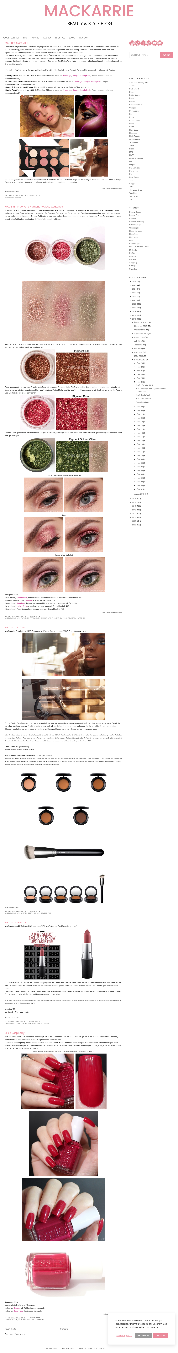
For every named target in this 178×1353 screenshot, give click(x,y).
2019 (134, 307)
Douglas (75, 75)
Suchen (166, 55)
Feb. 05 (140, 474)
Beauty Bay (18, 1311)
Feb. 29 (140, 363)
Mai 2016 (138, 348)
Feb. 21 (140, 414)
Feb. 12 (140, 448)
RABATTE (35, 37)
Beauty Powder (69, 69)
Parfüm (132, 253)
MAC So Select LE (15, 922)
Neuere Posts (10, 1328)
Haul (131, 240)
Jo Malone (133, 142)
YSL (131, 199)
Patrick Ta (133, 171)
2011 (134, 513)
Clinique (132, 107)
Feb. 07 (140, 466)
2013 (134, 506)
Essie (14, 1320)
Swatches (80, 618)
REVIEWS (83, 37)
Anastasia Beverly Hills (138, 82)
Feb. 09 (140, 459)
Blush (60, 69)
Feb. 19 (140, 421)
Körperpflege (134, 243)
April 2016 (138, 352)
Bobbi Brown (134, 95)
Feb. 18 (140, 425)
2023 (134, 292)
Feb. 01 (140, 489)
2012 (134, 509)
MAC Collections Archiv (139, 246)
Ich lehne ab (143, 1336)
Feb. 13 (140, 444)
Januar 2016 (139, 494)
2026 (134, 281)
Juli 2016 (138, 341)
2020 (134, 304)
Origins (132, 164)
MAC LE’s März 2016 (16, 43)
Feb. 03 (140, 481)
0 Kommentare (34, 616)
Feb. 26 (140, 374)
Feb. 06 (140, 470)
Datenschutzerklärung (92, 1348)
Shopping (133, 262)
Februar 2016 (139, 359)
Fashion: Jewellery (136, 221)
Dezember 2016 (141, 322)
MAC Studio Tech (15, 627)
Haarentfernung (135, 231)
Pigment (79, 69)
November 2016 (141, 326)
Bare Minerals (134, 88)
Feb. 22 (140, 410)
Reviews (71, 618)
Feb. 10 (140, 455)
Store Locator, (22, 598)
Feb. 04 (140, 478)
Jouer (131, 145)
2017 (134, 315)
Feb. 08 (140, 463)
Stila (131, 180)
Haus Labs (133, 129)
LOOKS (72, 37)
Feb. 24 (140, 381)
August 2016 (139, 337)
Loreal (131, 148)
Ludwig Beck (85, 75)
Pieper (94, 75)
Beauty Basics (135, 212)
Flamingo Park (54, 213)
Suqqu (131, 183)
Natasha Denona (136, 158)
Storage (132, 265)
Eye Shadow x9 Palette (104, 69)
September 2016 (141, 333)
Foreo (131, 126)
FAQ (25, 37)
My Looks (133, 249)
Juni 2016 (138, 344)
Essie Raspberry (14, 1033)
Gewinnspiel (134, 227)
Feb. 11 (140, 451)
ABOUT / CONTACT (11, 37)
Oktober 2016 (140, 329)
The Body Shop (135, 189)
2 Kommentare (34, 195)
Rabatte (132, 256)
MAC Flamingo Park (25, 618)
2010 (134, 517)
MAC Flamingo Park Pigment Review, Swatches (34, 206)
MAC (19, 197)
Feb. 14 (140, 440)
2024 (134, 289)
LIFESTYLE (60, 37)
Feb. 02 (140, 485)
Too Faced (133, 196)
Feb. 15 (140, 436)
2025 (134, 285)
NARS (131, 155)
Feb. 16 (140, 433)
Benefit (132, 92)
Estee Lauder (134, 120)
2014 (134, 502)
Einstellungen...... (124, 1335)
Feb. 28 (140, 366)
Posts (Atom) (19, 1334)
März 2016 (138, 356)
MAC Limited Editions (26, 913)
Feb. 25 (140, 378)
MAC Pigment (41, 618)
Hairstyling (133, 237)
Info (14, 197)
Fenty (131, 123)
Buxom (132, 98)
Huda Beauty (134, 136)
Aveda (131, 85)
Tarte (131, 186)
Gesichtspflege (135, 224)
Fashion (132, 218)
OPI (131, 161)
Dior (131, 114)
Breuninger (67, 75)
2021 (134, 300)
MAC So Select (43, 1023)
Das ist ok (160, 1336)
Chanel (132, 101)
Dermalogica (134, 110)
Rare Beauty (134, 177)
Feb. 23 (140, 406)
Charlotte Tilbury (136, 104)
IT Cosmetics (134, 139)
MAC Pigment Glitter (57, 618)
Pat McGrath (134, 167)
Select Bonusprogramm (42, 982)
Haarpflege (133, 234)
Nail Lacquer (89, 69)
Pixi (130, 174)
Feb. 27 (140, 370)
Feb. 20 (140, 418)
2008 (134, 524)
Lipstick (53, 69)
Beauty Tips (134, 215)
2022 (134, 296)
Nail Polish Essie (26, 1320)
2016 (134, 319)
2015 (134, 498)
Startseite (64, 1328)
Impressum (68, 1348)
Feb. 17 (140, 429)
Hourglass (133, 133)
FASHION (47, 37)
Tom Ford (133, 193)
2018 (134, 311)
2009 (134, 521)
